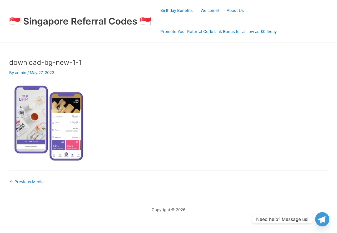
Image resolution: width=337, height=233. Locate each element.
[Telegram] (322, 219)
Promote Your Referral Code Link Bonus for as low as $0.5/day (218, 31)
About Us (235, 10)
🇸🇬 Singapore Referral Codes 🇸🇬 (80, 21)
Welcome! (210, 10)
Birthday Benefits (176, 10)
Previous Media (26, 182)
